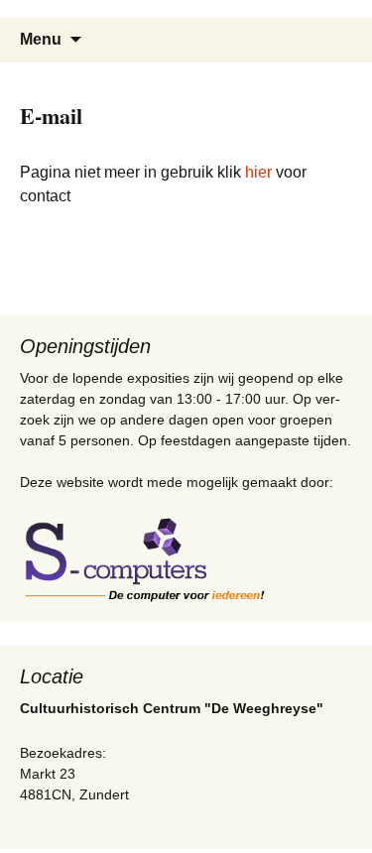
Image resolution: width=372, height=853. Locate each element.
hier (258, 172)
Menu (41, 39)
